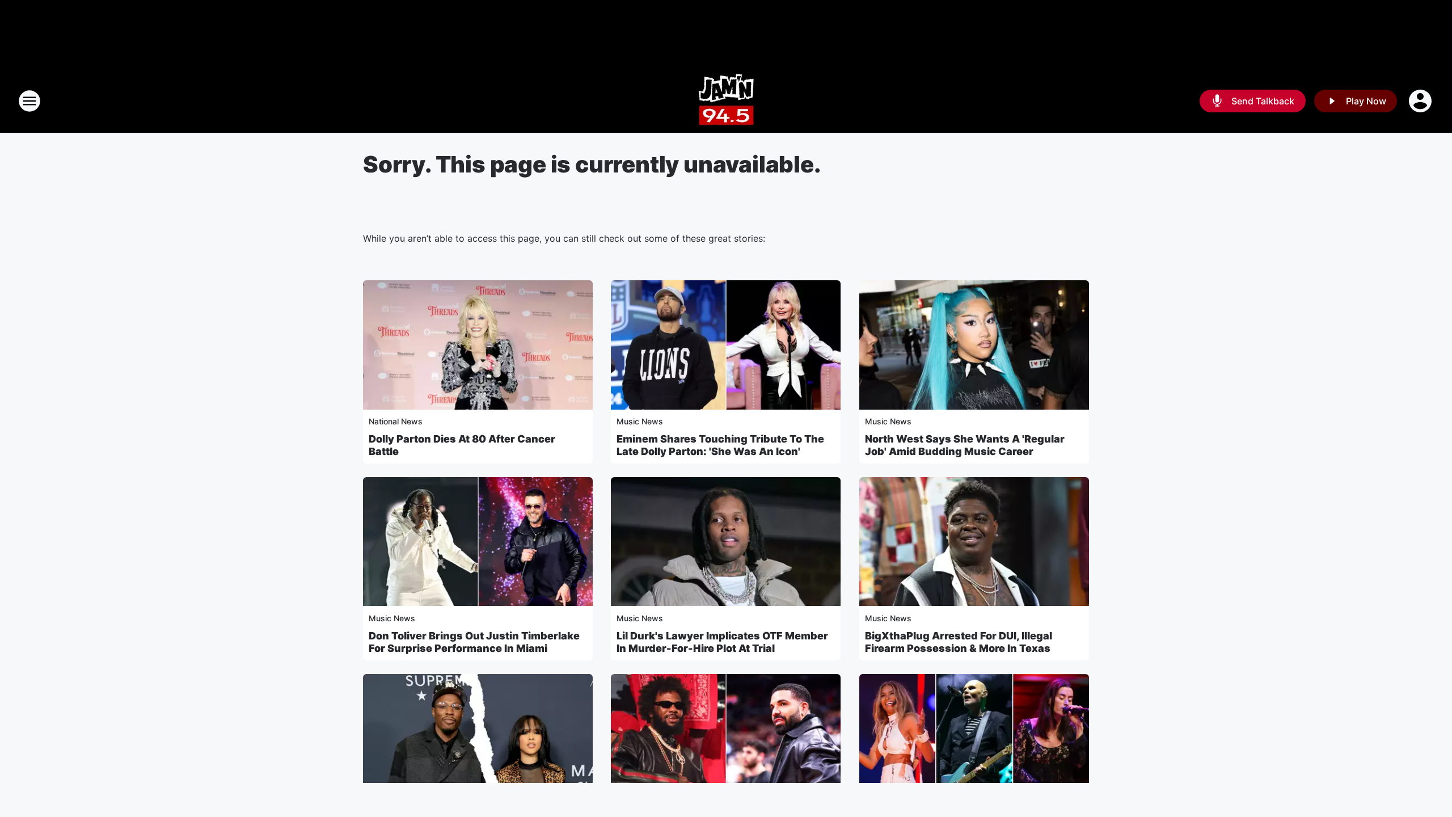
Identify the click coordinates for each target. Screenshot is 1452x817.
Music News (640, 421)
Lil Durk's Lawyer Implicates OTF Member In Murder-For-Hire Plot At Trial (722, 642)
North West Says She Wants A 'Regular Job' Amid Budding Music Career (965, 445)
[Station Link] (726, 100)
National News (396, 421)
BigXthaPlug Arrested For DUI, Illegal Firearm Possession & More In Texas (958, 642)
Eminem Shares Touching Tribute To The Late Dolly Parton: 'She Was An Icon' (720, 445)
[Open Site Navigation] (29, 101)
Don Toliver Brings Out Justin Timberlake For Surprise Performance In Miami (474, 642)
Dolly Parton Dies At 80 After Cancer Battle (462, 445)
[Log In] (1421, 101)
